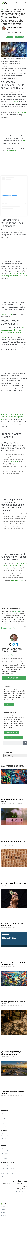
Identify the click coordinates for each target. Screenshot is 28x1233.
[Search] (25, 743)
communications (6, 314)
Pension (3, 1138)
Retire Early (4, 1153)
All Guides (4, 1158)
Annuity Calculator (6, 1166)
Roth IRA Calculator (7, 1171)
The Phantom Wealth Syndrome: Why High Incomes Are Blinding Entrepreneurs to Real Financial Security (13, 1052)
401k (2, 1148)
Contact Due (5, 1116)
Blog (2, 9)
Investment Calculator (8, 1168)
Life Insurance (5, 1141)
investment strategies (18, 580)
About (3, 1113)
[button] (17, 3)
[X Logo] (19, 1191)
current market (11, 151)
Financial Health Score (7, 1173)
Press (2, 1123)
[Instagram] (25, 1191)
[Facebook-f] (16, 1191)
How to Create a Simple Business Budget (13, 883)
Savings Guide (5, 1151)
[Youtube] (22, 1191)
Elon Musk (4, 337)
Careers (3, 1118)
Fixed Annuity (5, 1136)
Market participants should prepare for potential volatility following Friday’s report (13, 416)
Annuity (3, 1133)
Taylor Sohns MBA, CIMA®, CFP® (13, 650)
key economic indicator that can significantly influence (15, 565)
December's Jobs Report (7, 628)
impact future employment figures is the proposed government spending (13, 330)
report (20, 230)
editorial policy (17, 611)
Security (3, 1126)
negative (15, 101)
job (24, 140)
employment (22, 112)
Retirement (4, 1156)
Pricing (3, 1121)
